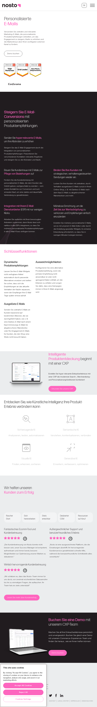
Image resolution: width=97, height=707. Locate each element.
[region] (23, 685)
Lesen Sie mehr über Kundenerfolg (21, 597)
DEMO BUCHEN (87, 701)
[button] (84, 5)
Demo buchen (13, 54)
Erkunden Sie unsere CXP (62, 389)
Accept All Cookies (23, 685)
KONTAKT (52, 701)
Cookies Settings (23, 699)
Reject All (23, 692)
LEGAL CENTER (63, 701)
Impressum (75, 701)
